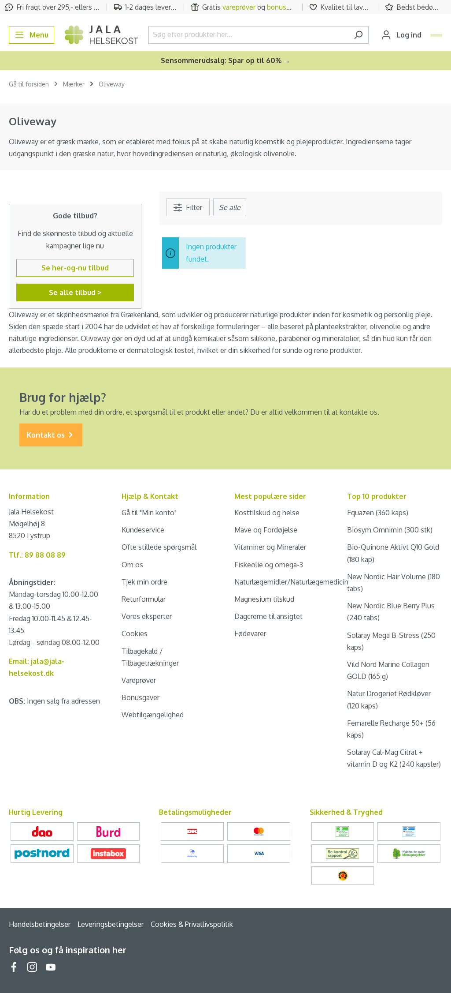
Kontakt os (47, 435)
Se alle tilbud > (75, 292)
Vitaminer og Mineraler (270, 547)
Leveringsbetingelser (111, 924)
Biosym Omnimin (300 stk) (390, 529)
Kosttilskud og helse (266, 512)
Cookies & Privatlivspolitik (192, 924)
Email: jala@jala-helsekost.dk (36, 667)
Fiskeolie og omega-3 (268, 564)
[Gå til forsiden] (101, 35)
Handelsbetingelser (39, 924)
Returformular (144, 599)
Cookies (135, 633)
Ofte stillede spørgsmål (159, 547)
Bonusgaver (140, 697)
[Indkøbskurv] (436, 35)
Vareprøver (139, 680)
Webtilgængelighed (153, 714)
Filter (193, 207)
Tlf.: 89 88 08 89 (37, 555)
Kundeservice (143, 529)
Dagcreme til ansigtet (268, 616)
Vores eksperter (147, 616)
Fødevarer (250, 633)
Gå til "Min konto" (149, 512)
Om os (132, 564)
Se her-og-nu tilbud (75, 267)
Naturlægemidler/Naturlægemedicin (291, 581)
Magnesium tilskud (264, 599)
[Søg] (358, 35)
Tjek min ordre (144, 581)
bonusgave (284, 7)
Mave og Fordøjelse (265, 529)
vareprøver (238, 7)
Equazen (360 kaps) (377, 512)
